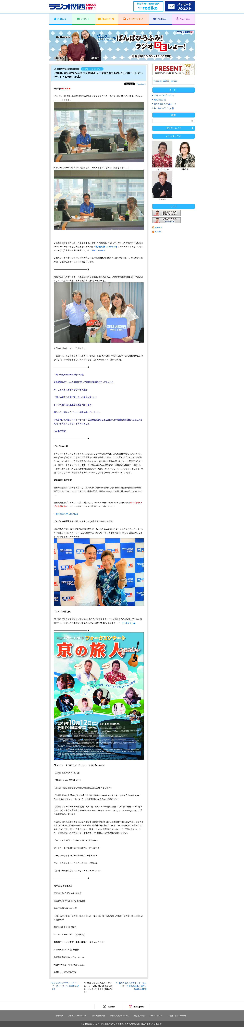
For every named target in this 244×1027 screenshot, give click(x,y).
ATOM (158, 231)
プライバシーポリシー (77, 1016)
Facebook (141, 84)
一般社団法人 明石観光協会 (66, 514)
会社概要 (60, 1016)
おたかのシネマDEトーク (165, 104)
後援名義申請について (119, 1016)
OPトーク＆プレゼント (164, 95)
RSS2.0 (158, 227)
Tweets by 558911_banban (165, 81)
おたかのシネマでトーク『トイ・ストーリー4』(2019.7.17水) (65, 986)
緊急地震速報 (139, 1016)
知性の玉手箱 (160, 100)
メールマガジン (155, 1016)
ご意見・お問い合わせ (176, 1016)
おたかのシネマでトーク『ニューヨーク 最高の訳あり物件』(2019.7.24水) (133, 986)
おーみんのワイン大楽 (164, 108)
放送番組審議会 (98, 1016)
